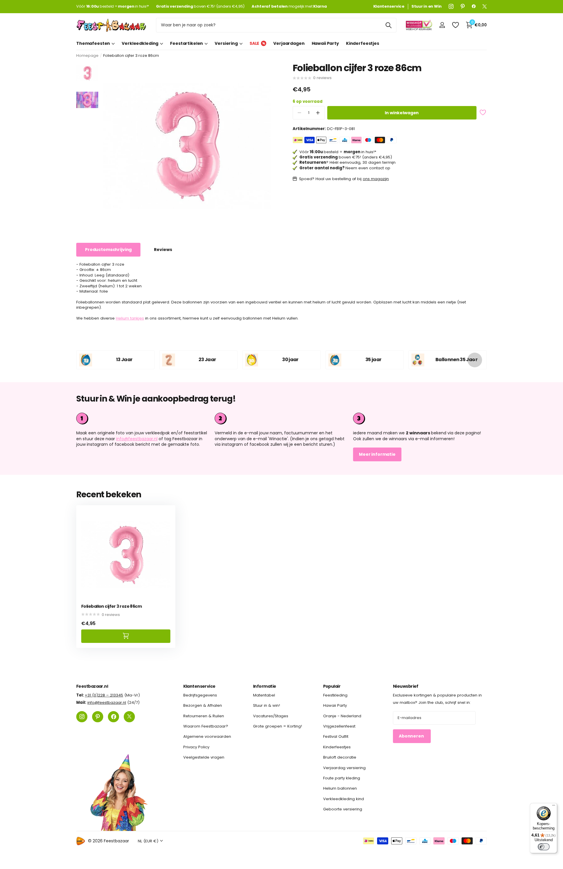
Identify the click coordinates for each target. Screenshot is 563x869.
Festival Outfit (335, 736)
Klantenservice (199, 686)
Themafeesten (93, 43)
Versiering (226, 43)
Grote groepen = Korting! (277, 726)
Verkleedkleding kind (343, 798)
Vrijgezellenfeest (339, 726)
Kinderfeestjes (362, 43)
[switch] (544, 846)
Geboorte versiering (342, 809)
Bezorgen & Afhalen (202, 705)
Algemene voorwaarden (207, 736)
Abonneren (412, 736)
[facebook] (474, 6)
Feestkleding (335, 695)
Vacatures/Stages (270, 715)
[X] (484, 6)
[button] (318, 113)
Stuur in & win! (266, 705)
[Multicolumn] (420, 418)
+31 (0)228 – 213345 (104, 695)
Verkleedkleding (140, 43)
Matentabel (264, 695)
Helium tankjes (130, 318)
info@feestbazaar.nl (136, 439)
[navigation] (87, 73)
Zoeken (388, 25)
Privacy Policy (196, 747)
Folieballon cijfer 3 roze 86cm (111, 606)
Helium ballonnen (340, 788)
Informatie (264, 686)
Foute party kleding (341, 778)
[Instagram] (451, 6)
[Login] (442, 25)
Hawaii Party (325, 43)
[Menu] (553, 806)
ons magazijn (376, 179)
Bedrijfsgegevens (200, 695)
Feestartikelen (186, 43)
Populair (332, 686)
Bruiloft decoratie (339, 757)
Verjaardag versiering (344, 767)
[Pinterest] (463, 6)
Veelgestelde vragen (203, 757)
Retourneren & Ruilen (203, 715)
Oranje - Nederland (342, 715)
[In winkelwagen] (125, 636)
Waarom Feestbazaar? (205, 726)
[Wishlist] (455, 25)
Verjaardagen (288, 43)
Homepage (87, 55)
